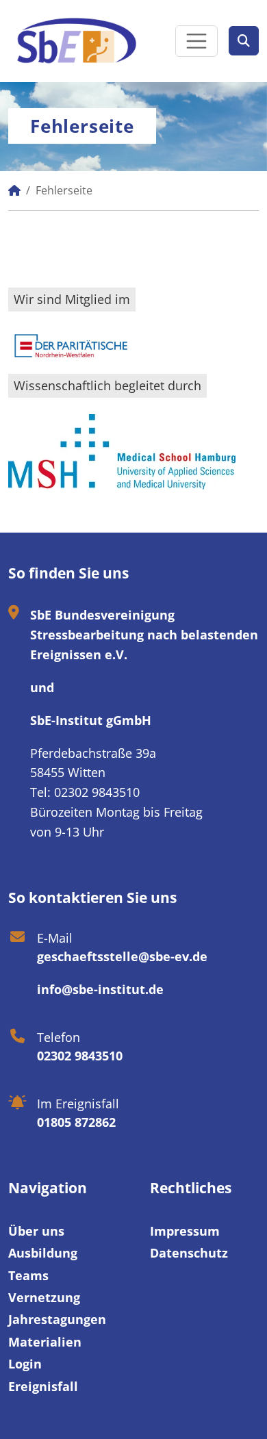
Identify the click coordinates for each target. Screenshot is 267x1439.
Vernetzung (44, 1297)
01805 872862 (76, 1122)
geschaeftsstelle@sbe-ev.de (122, 956)
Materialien (44, 1342)
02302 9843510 (80, 1055)
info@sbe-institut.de (100, 989)
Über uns (36, 1231)
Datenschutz (189, 1253)
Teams (28, 1275)
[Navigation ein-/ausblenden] (196, 41)
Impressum (185, 1231)
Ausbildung (42, 1253)
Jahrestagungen (57, 1319)
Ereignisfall (43, 1386)
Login (25, 1363)
